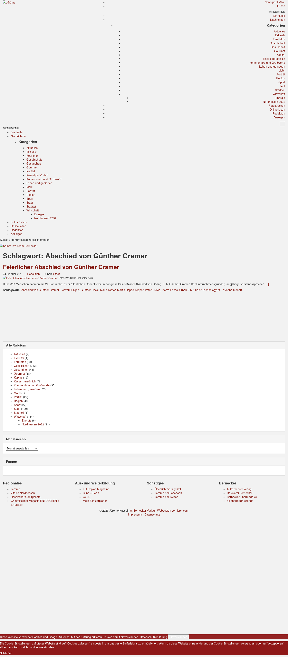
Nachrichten (277, 19)
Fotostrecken (277, 105)
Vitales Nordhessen (23, 493)
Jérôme (15, 489)
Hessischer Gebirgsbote (26, 497)
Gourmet (279, 51)
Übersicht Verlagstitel (168, 489)
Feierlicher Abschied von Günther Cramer (61, 266)
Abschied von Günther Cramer (40, 290)
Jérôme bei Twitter (166, 497)
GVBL (86, 497)
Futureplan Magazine (96, 489)
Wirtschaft (279, 94)
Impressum (135, 514)
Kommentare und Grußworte (267, 62)
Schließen (6, 653)
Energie (280, 98)
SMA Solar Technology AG (204, 290)
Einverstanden (178, 637)
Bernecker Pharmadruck (242, 497)
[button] (277, 12)
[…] (266, 284)
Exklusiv (280, 35)
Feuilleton (279, 39)
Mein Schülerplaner (95, 501)
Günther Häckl (90, 290)
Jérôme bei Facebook (168, 493)
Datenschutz (152, 514)
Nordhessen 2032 (274, 102)
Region (280, 78)
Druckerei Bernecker (239, 493)
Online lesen (277, 109)
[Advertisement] (144, 316)
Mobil (281, 70)
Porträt (281, 74)
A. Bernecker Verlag (239, 489)
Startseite (279, 16)
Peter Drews (152, 290)
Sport (281, 82)
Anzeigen (279, 117)
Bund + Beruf (91, 493)
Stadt (282, 86)
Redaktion (279, 113)
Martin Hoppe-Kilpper (130, 290)
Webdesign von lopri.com (172, 510)
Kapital (281, 55)
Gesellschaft (277, 43)
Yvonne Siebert (232, 290)
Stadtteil (280, 90)
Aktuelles (279, 31)
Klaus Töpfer (108, 290)
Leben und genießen (272, 66)
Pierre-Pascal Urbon (174, 290)
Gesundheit (278, 47)
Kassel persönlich (274, 59)
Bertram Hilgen (70, 290)
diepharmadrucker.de (240, 501)
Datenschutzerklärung (153, 637)
